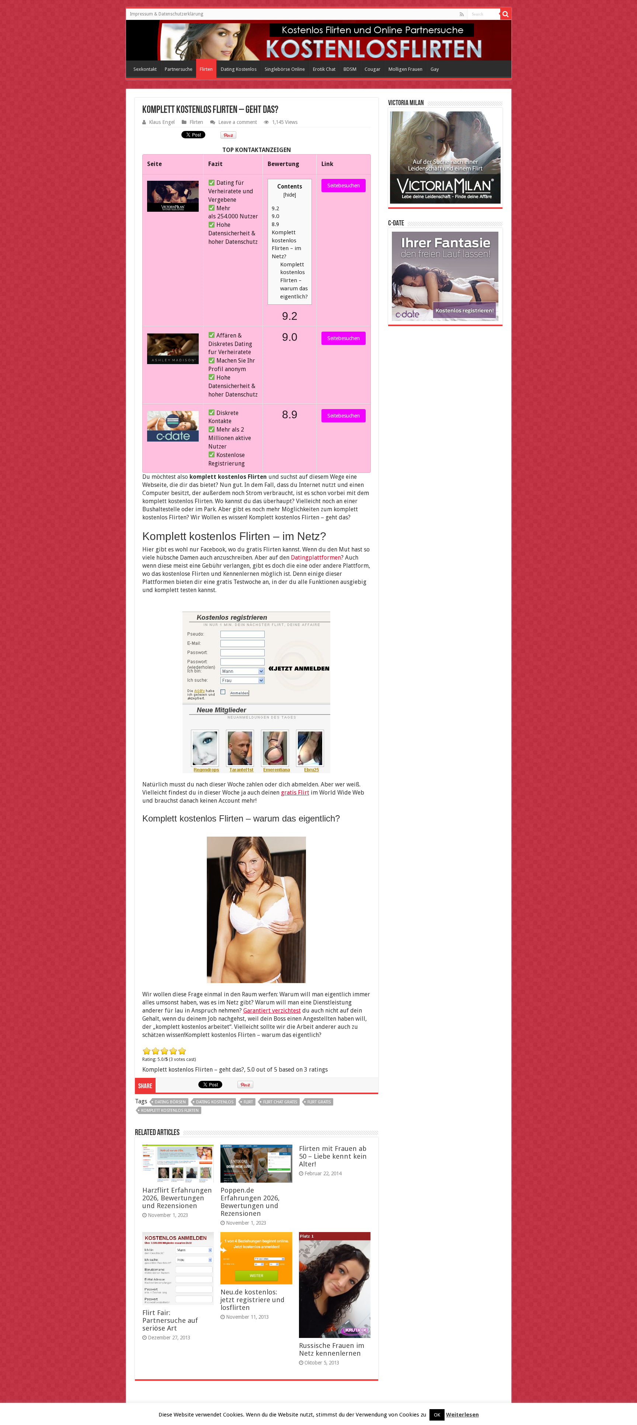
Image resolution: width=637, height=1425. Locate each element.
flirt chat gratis (280, 1102)
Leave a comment (237, 122)
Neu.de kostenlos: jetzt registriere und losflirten (252, 1299)
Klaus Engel (162, 122)
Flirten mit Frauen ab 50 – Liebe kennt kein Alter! (333, 1156)
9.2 (275, 208)
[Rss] (461, 14)
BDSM (350, 69)
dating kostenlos (214, 1102)
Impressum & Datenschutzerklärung (166, 14)
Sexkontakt (145, 69)
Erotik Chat (324, 69)
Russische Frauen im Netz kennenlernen (331, 1349)
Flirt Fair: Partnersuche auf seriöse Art (170, 1320)
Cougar (372, 69)
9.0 (275, 216)
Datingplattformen (316, 557)
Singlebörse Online (285, 69)
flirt (248, 1102)
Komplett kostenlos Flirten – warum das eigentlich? (294, 280)
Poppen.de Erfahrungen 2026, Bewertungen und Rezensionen (250, 1201)
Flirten (206, 69)
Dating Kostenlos (239, 69)
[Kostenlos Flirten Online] (159, 39)
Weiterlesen (462, 1414)
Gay (435, 69)
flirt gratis (319, 1102)
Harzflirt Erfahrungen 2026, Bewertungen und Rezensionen (177, 1198)
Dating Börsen (170, 1102)
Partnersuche (178, 69)
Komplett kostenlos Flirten (170, 1110)
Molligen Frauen (405, 69)
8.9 (275, 224)
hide (290, 195)
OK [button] (437, 1415)
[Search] (505, 14)
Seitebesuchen (343, 185)
